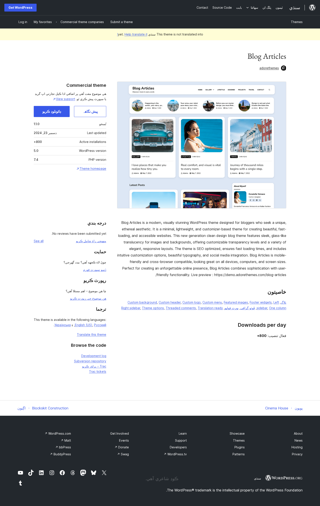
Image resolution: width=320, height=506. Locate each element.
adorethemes (269, 68)
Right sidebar (130, 308)
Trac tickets (97, 371)
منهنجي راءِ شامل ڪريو (91, 241)
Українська (62, 325)
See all (39, 241)
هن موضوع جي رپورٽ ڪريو (88, 298)
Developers (178, 447)
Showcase (237, 433)
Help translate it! (132, 34)
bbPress (63, 447)
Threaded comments (181, 308)
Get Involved (119, 433)
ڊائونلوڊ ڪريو (51, 111)
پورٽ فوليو (232, 308)
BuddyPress (60, 454)
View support (65, 99)
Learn (183, 433)
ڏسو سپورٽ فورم (94, 269)
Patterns (238, 454)
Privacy (297, 454)
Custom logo (191, 302)
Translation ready (210, 308)
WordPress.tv (175, 454)
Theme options (153, 308)
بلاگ (283, 302)
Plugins (239, 447)
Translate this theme (91, 334)
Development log (93, 356)
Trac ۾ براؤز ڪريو (94, 366)
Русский (100, 325)
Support (181, 440)
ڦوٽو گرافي (247, 308)
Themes (297, 22)
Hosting (297, 447)
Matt (66, 440)
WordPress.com (58, 433)
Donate (122, 447)
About (298, 433)
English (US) (83, 325)
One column (277, 308)
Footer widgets (261, 302)
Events (124, 440)
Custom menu (212, 302)
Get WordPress (20, 7)
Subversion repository (90, 361)
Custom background (142, 302)
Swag (123, 454)
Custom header (170, 302)
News (299, 440)
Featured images (236, 302)
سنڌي (257, 478)
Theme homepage (92, 168)
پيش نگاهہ (90, 111)
